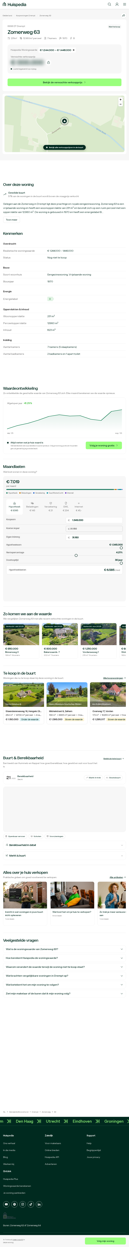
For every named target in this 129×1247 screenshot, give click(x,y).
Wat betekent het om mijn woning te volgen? (32, 984)
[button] (64, 121)
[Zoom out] (120, 104)
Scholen (37, 836)
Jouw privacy (93, 1157)
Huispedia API (52, 1157)
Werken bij (8, 1164)
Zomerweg (43, 15)
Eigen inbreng (13, 536)
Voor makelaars (53, 1143)
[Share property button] (123, 15)
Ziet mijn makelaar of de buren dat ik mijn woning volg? (38, 993)
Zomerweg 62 (17, 1225)
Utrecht (60, 1121)
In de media (9, 1150)
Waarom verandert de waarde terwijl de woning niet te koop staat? (45, 966)
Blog (5, 1157)
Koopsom (11, 519)
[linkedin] (39, 1204)
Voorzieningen (56, 836)
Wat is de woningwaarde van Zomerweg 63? (32, 949)
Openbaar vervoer (16, 836)
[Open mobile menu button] (124, 4)
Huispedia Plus (10, 1179)
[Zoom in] (120, 99)
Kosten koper (13, 528)
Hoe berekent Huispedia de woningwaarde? (32, 957)
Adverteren (51, 1164)
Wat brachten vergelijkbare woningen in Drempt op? (37, 975)
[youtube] (6, 1204)
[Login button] (117, 4)
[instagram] (23, 1204)
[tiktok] (31, 1204)
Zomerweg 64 (34, 1225)
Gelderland (7, 15)
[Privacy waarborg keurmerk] (9, 1216)
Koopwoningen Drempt (25, 15)
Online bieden (52, 1150)
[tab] (14, 507)
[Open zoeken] (109, 4)
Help (89, 1143)
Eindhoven (89, 1121)
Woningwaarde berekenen (17, 1186)
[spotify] (14, 1204)
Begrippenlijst (94, 1150)
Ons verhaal (9, 1143)
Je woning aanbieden (14, 1192)
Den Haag (31, 1121)
